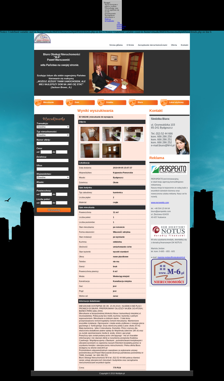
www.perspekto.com (160, 202)
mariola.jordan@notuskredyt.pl (171, 257)
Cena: (39, 148)
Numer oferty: (43, 140)
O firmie (130, 45)
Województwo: (44, 174)
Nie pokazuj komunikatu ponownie (121, 25)
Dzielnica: (42, 157)
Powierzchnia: (44, 190)
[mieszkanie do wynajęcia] (90, 140)
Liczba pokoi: (43, 199)
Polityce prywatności (109, 20)
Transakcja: (42, 123)
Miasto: (40, 182)
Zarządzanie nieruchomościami (152, 45)
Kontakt (184, 45)
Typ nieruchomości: (47, 131)
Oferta (174, 45)
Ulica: (39, 165)
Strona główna (116, 45)
